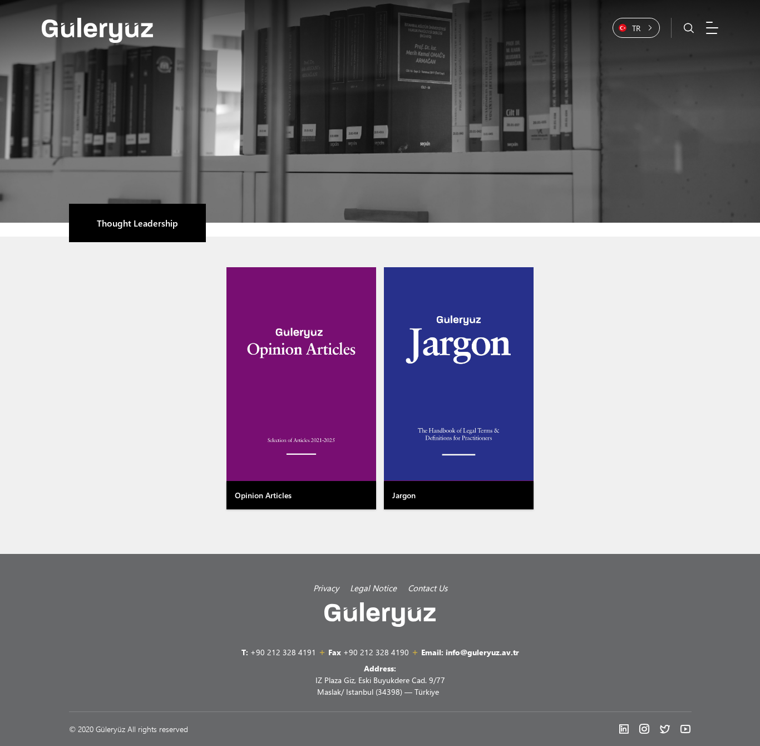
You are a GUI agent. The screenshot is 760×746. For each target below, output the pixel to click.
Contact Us (427, 587)
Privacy (326, 587)
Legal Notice (373, 587)
